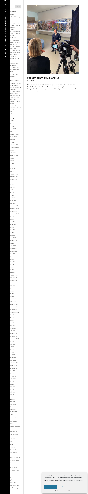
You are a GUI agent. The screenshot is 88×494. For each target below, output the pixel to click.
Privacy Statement (68, 490)
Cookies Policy (59, 490)
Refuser (64, 487)
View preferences (78, 487)
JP (5, 11)
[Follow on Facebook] (5, 46)
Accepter (50, 487)
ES (5, 6)
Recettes (10, 44)
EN (5, 4)
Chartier (10, 7)
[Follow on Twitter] (5, 49)
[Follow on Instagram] (5, 52)
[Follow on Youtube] (5, 56)
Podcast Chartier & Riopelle (43, 78)
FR (5, 9)
